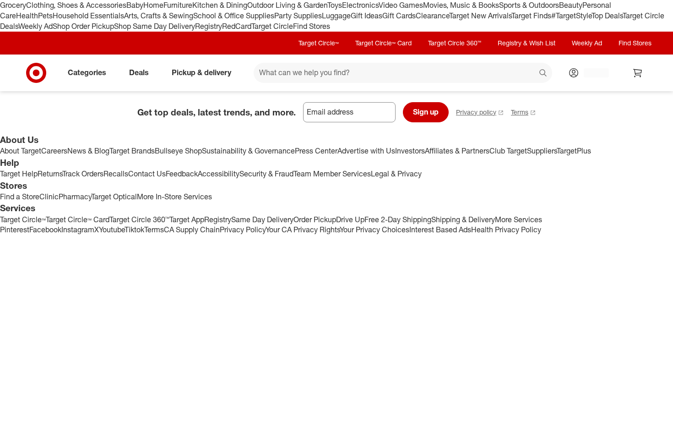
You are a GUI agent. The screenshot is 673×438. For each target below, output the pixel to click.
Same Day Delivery (262, 219)
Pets (45, 15)
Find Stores (311, 26)
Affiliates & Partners (457, 150)
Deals (139, 72)
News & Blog (88, 150)
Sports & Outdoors (529, 5)
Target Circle (272, 26)
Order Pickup (314, 219)
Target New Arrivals (480, 15)
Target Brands (132, 150)
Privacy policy (476, 112)
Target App (186, 219)
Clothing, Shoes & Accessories (76, 5)
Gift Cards (399, 15)
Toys (334, 5)
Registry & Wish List (526, 43)
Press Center (316, 150)
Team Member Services (332, 173)
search (543, 73)
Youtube (112, 229)
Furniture (177, 5)
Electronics (360, 5)
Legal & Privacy (396, 173)
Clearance (432, 15)
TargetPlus (574, 150)
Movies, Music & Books (461, 5)
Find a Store (19, 196)
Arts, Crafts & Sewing (158, 15)
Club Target (508, 150)
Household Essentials (88, 15)
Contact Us (147, 173)
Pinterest (14, 229)
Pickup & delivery (201, 72)
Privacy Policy (243, 229)
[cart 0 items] (638, 73)
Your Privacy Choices (374, 229)
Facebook (45, 229)
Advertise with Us (366, 150)
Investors (410, 150)
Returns (50, 173)
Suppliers (542, 150)
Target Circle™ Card (383, 43)
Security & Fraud (266, 173)
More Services (518, 219)
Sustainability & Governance (248, 150)
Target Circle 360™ (454, 43)
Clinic (49, 196)
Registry (208, 26)
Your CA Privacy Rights (303, 229)
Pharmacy (75, 196)
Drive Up (350, 219)
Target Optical (114, 196)
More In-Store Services (174, 196)
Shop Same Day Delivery (154, 26)
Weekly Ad (35, 26)
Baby (134, 5)
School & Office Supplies (233, 15)
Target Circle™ (319, 43)
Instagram (77, 229)
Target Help (19, 173)
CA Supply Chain (192, 229)
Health (27, 15)
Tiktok (134, 229)
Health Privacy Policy (506, 229)
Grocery (13, 5)
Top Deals (607, 15)
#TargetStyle (571, 15)
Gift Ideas (366, 15)
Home (153, 5)
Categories (87, 72)
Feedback (182, 173)
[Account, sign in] (591, 73)
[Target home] (36, 73)
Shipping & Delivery (463, 219)
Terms (519, 112)
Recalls (115, 173)
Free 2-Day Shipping (397, 219)
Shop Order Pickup (83, 26)
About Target (20, 150)
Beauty (570, 5)
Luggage (336, 15)
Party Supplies (298, 15)
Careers (54, 150)
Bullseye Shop (178, 150)
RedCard (236, 26)
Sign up (426, 111)
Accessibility (218, 173)
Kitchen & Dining (219, 5)
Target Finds (531, 15)
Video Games (401, 5)
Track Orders (82, 173)
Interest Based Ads (440, 229)
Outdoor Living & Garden (287, 5)
